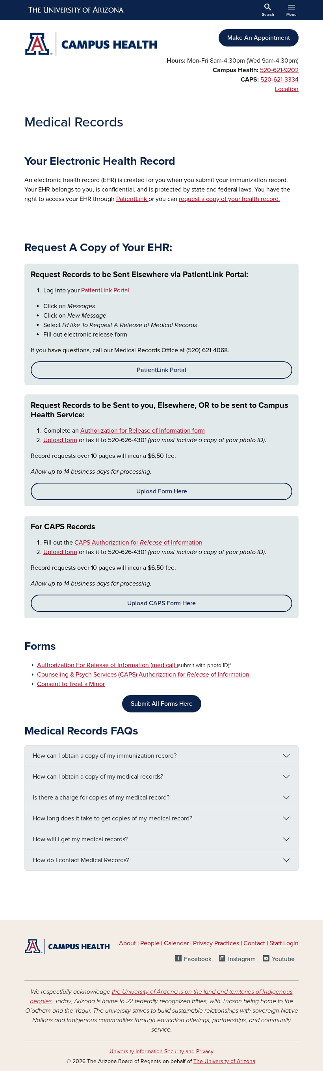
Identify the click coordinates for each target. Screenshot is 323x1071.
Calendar (177, 943)
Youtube (283, 959)
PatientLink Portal (105, 290)
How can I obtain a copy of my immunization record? (104, 756)
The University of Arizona (224, 1061)
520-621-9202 (279, 70)
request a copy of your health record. (229, 199)
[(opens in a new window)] (176, 665)
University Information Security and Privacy (161, 1051)
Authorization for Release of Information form (142, 431)
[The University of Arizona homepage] (76, 10)
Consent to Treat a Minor (71, 684)
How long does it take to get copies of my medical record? (112, 818)
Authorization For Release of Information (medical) (106, 665)
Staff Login (284, 943)
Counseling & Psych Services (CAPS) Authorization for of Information (144, 675)
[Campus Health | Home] (90, 44)
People (150, 943)
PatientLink (132, 199)
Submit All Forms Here (162, 704)
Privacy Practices (217, 943)
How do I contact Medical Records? (81, 860)
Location (287, 89)
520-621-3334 (279, 80)
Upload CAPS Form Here (161, 603)
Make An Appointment (258, 38)
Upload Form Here (161, 491)
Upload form (60, 440)
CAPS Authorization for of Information (138, 543)
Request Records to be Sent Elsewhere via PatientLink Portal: (139, 274)
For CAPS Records (63, 527)
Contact (254, 943)
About (127, 943)
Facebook (198, 959)
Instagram (241, 959)
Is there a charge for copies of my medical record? (101, 797)
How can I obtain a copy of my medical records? (98, 777)
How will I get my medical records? (80, 839)
